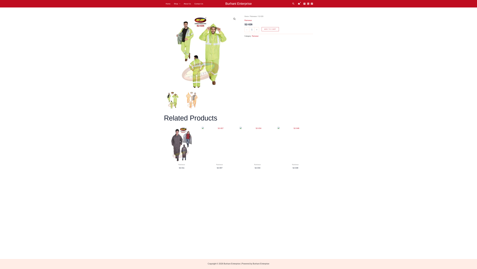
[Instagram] (304, 4)
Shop (176, 4)
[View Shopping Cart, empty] (299, 3)
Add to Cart (270, 29)
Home (168, 4)
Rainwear (253, 16)
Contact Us (198, 4)
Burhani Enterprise (238, 3)
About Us (187, 4)
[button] (179, 4)
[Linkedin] (308, 4)
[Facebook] (312, 4)
